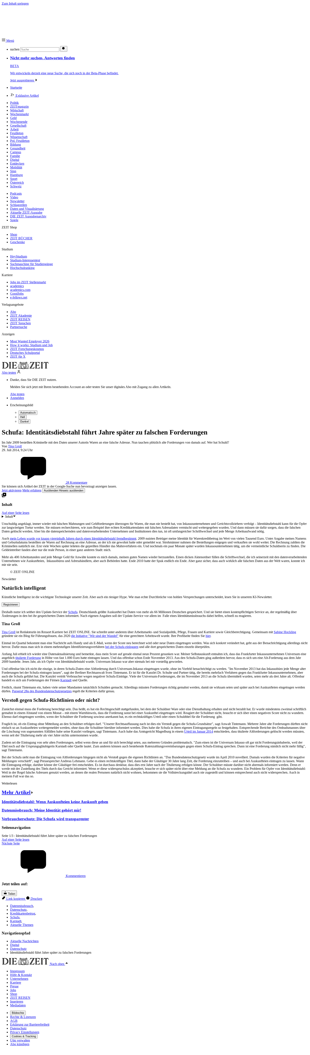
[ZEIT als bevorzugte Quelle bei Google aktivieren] (4, 496)
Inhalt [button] (9, 516)
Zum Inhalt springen (15, 3)
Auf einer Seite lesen (15, 839)
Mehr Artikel (16, 792)
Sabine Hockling (285, 632)
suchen (14, 49)
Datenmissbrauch (21, 906)
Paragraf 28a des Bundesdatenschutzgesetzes (42, 691)
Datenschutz (18, 909)
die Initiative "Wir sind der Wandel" (95, 636)
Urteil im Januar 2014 (198, 731)
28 (76, 482)
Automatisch (28, 412)
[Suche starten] (63, 49)
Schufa (72, 612)
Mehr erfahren (31, 490)
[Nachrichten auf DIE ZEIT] (25, 368)
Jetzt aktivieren (12, 490)
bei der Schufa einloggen (121, 647)
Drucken (36, 898)
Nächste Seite (11, 843)
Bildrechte (18, 1012)
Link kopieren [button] (15, 898)
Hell (22, 417)
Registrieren (10, 604)
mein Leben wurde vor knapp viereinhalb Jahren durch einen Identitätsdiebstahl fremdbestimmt (73, 538)
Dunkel (24, 421)
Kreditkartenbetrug (22, 913)
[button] (8, 40)
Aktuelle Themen (21, 925)
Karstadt (65, 680)
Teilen (11, 893)
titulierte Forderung (28, 658)
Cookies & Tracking (24, 1036)
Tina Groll (8, 632)
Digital (14, 945)
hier (208, 636)
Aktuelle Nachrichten (24, 941)
